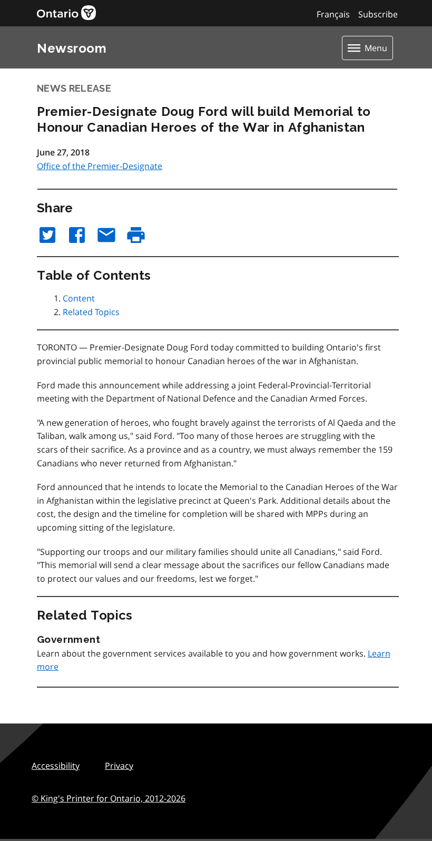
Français (333, 14)
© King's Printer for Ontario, (108, 798)
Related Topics (91, 312)
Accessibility (56, 765)
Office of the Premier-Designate (99, 166)
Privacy (119, 765)
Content (79, 298)
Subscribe (378, 14)
